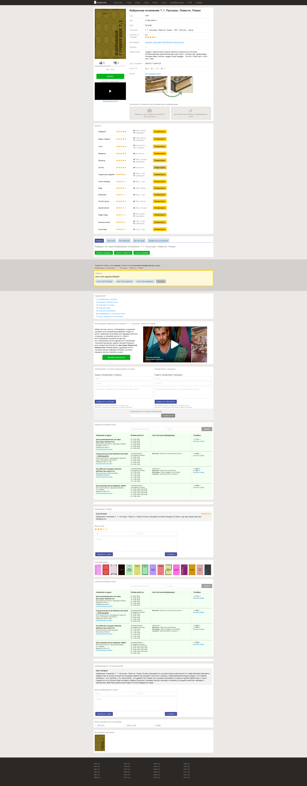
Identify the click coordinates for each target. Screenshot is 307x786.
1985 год (97, 769)
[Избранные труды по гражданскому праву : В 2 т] (121, 570)
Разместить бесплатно (165, 401)
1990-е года (131, 725)
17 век (128, 2)
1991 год (127, 769)
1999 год (127, 772)
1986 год (97, 772)
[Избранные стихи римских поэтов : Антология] (200, 570)
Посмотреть (159, 131)
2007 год (157, 777)
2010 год (186, 769)
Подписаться (168, 415)
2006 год (157, 775)
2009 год (186, 766)
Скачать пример (141, 253)
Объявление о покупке (107, 299)
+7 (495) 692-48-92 (198, 470)
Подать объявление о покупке (108, 375)
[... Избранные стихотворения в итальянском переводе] (153, 570)
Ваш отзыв (99, 526)
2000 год (127, 775)
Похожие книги (104, 308)
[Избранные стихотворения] (184, 570)
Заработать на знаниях (158, 241)
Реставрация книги (153, 73)
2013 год (186, 777)
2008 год (186, 764)
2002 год (157, 764)
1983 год (97, 764)
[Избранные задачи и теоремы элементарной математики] (168, 570)
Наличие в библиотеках (108, 302)
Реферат (148, 42)
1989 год (127, 764)
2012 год (186, 775)
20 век (155, 2)
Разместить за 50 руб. (105, 401)
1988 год (97, 777)
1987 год (97, 775)
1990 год (127, 766)
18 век (137, 2)
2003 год (157, 766)
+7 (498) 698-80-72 (199, 485)
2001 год (127, 777)
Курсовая (157, 42)
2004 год (157, 769)
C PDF (189, 2)
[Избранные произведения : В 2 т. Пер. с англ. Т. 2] (160, 570)
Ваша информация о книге (106, 690)
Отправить (170, 554)
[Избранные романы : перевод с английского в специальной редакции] (176, 570)
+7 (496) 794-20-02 (199, 453)
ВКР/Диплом (167, 42)
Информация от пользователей (111, 313)
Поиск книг (118, 2)
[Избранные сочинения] (192, 570)
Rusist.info (101, 2)
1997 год (100, 725)
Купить (110, 76)
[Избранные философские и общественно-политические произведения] (106, 570)
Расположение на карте (104, 449)
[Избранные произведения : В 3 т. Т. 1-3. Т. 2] (113, 570)
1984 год (97, 766)
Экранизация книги (110, 101)
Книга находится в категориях (110, 316)
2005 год (157, 772)
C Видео (199, 2)
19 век (146, 2)
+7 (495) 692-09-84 (199, 468)
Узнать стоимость (123, 253)
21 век (163, 2)
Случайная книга (176, 2)
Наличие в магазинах (107, 311)
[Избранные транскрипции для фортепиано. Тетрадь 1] (145, 570)
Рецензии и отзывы (106, 305)
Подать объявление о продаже (168, 375)
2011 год (186, 772)
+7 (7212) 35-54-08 (199, 439)
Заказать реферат (103, 253)
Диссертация (178, 42)
